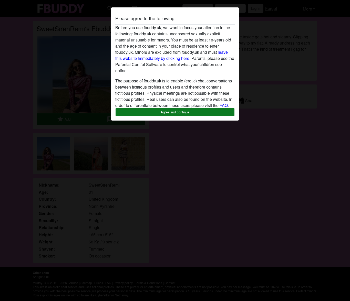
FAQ (224, 105)
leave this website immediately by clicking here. (171, 55)
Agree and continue (175, 112)
